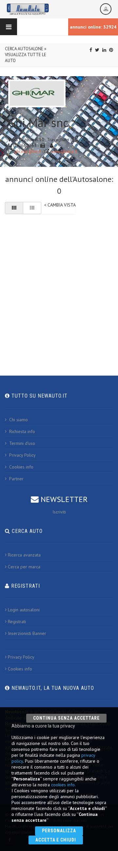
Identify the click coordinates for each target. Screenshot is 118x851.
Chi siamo (18, 420)
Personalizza (59, 830)
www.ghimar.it (63, 151)
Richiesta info (21, 431)
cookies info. (63, 785)
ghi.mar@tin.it (27, 151)
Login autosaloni (24, 610)
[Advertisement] (59, 282)
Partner (16, 479)
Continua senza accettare (66, 718)
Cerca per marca (24, 567)
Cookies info (20, 467)
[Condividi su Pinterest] (111, 49)
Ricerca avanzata (24, 555)
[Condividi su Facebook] (90, 49)
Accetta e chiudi (55, 839)
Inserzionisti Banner (27, 633)
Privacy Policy (22, 455)
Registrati (17, 621)
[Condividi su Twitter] (97, 49)
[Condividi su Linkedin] (104, 49)
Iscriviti (59, 512)
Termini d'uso (21, 443)
